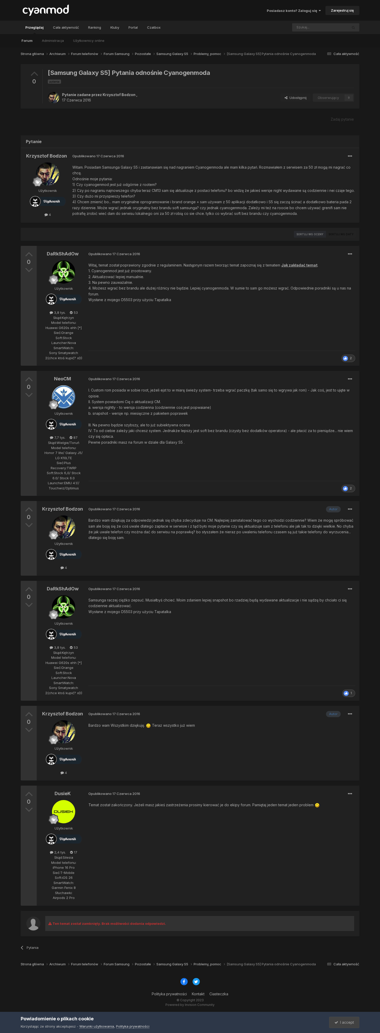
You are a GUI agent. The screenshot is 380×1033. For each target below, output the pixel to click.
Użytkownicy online (88, 40)
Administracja (53, 40)
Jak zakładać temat (299, 265)
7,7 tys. (59, 437)
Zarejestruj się (342, 10)
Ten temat (333, 27)
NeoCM (62, 378)
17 (75, 852)
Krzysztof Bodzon (119, 94)
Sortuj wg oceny (310, 234)
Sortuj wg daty (341, 234)
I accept (346, 1022)
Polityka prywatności (169, 994)
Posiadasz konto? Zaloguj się (293, 11)
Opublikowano (98, 156)
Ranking (94, 27)
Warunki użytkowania (96, 1026)
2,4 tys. (59, 852)
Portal (133, 27)
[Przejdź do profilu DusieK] (63, 811)
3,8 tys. (59, 312)
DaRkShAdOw (63, 253)
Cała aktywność (66, 27)
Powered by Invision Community (190, 1005)
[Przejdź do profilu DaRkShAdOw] (63, 272)
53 (75, 312)
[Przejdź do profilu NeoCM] (63, 397)
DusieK (63, 793)
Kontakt (198, 994)
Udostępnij (297, 98)
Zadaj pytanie (342, 119)
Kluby (114, 27)
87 (75, 437)
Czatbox (154, 27)
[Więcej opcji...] (350, 156)
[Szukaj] (353, 27)
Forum (27, 40)
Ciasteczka (218, 994)
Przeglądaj (34, 27)
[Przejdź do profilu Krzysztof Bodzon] (53, 97)
